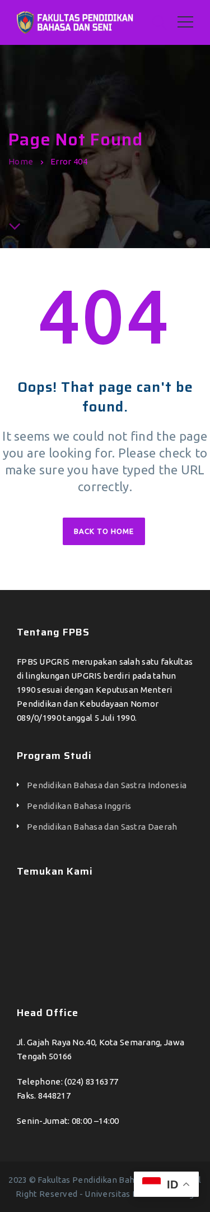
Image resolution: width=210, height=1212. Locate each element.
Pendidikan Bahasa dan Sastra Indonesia (106, 785)
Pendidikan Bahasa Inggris (79, 806)
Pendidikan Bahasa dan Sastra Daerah (102, 826)
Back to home (104, 531)
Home (20, 161)
